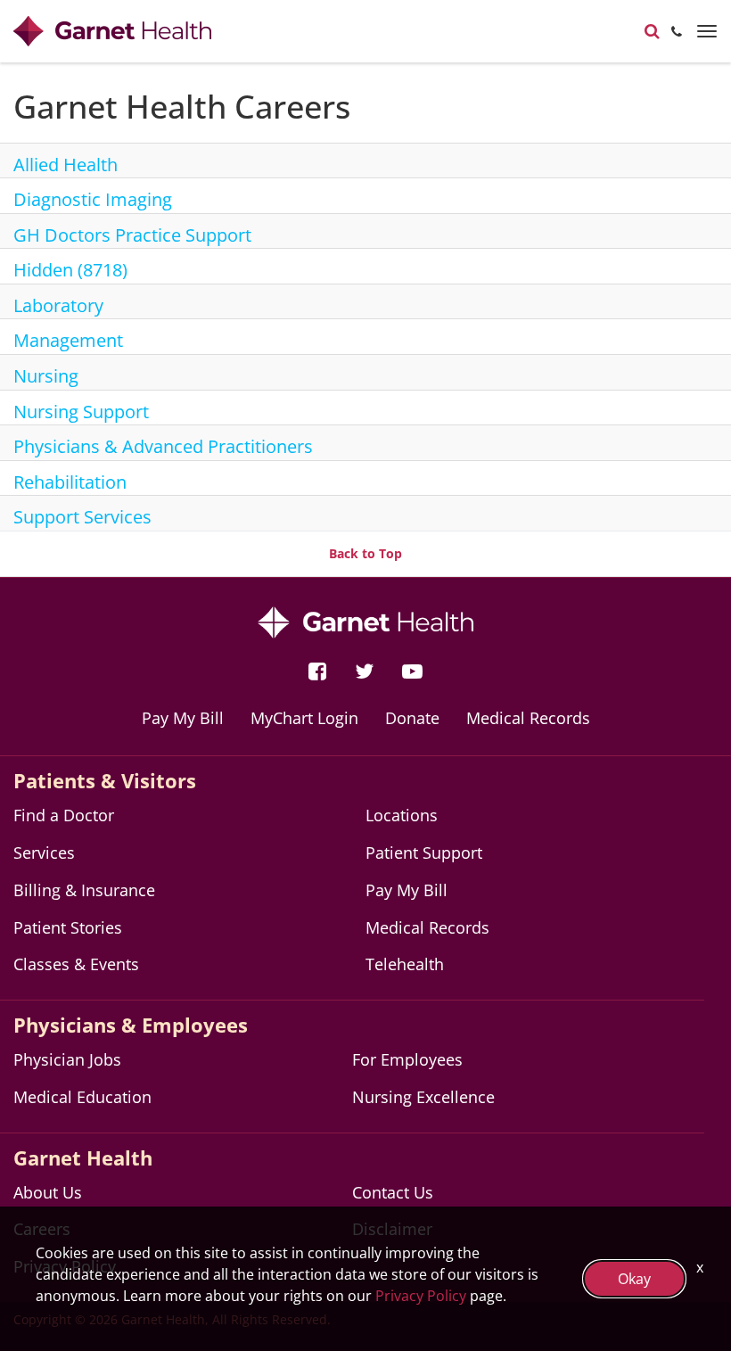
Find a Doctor (63, 815)
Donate (412, 718)
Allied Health (65, 164)
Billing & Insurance (84, 890)
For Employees (407, 1059)
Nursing (45, 376)
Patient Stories (67, 927)
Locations (402, 815)
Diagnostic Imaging (92, 199)
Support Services (82, 517)
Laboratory (58, 305)
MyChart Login (304, 718)
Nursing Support (81, 412)
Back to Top (365, 553)
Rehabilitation (70, 482)
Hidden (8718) (70, 270)
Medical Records (528, 718)
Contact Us (392, 1192)
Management (68, 340)
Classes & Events (76, 964)
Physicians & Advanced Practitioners (163, 446)
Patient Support (424, 852)
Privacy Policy (420, 1296)
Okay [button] (634, 1279)
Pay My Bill (183, 718)
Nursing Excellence (423, 1097)
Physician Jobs (67, 1059)
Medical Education (82, 1097)
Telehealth (405, 964)
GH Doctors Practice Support (132, 235)
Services (44, 852)
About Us (47, 1192)
